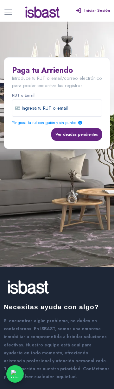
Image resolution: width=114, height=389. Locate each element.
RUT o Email (23, 95)
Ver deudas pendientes (76, 134)
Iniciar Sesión (97, 10)
